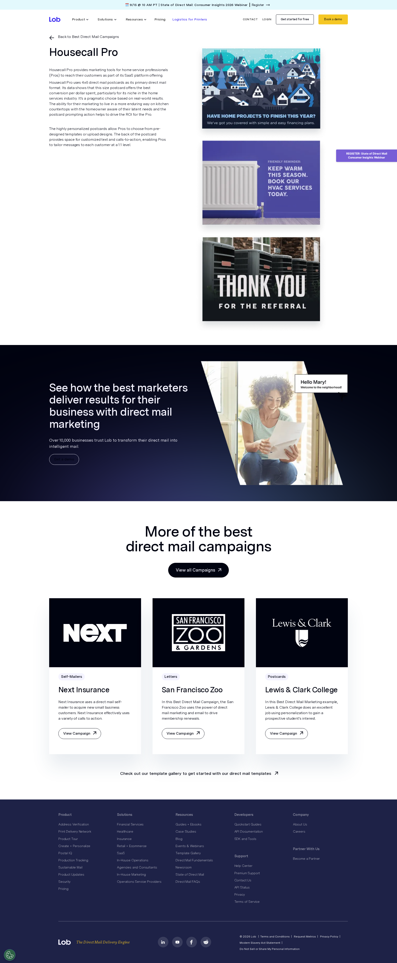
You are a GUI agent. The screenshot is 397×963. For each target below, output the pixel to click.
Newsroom (184, 867)
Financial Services (130, 824)
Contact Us (242, 880)
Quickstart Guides (247, 824)
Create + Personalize (74, 846)
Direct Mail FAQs (188, 881)
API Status (242, 887)
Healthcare (125, 831)
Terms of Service (247, 901)
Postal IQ (65, 853)
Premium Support (247, 873)
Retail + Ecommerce (132, 846)
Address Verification (73, 824)
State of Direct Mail (190, 874)
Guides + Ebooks (188, 824)
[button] (80, 19)
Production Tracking (73, 860)
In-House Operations (132, 860)
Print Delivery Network (74, 831)
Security (64, 881)
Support (241, 856)
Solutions (124, 815)
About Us (300, 824)
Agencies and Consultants (137, 867)
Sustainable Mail (70, 867)
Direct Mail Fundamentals (194, 860)
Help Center (243, 866)
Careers (299, 831)
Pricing (160, 19)
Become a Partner (306, 858)
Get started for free (295, 19)
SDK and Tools (245, 839)
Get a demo (64, 459)
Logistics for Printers (189, 19)
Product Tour (68, 839)
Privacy (239, 894)
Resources (184, 815)
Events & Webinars (190, 846)
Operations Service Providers (139, 881)
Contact (250, 19)
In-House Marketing (131, 874)
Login (266, 19)
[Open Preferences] (9, 955)
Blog (179, 839)
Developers (243, 815)
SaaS (121, 853)
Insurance (124, 839)
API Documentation (248, 831)
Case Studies (186, 831)
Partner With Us (306, 849)
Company (301, 815)
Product (65, 815)
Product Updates (71, 874)
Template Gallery (188, 853)
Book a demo (333, 19)
